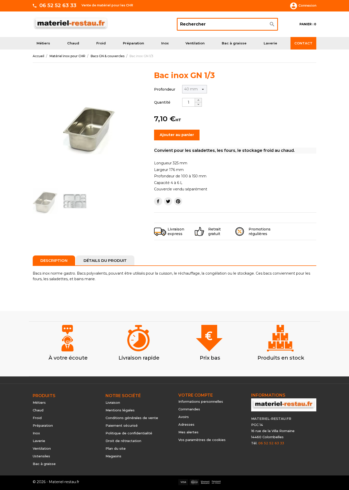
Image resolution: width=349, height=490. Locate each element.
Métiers (43, 43)
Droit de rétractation (123, 441)
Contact (303, 43)
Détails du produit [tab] (105, 260)
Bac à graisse (234, 43)
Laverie (270, 43)
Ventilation (195, 43)
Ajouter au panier (177, 134)
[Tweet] (168, 201)
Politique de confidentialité (129, 433)
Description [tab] (53, 260)
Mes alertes (188, 432)
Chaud (73, 43)
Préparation (133, 43)
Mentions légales (120, 410)
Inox (165, 43)
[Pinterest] (178, 201)
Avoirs (183, 417)
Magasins (113, 456)
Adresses (186, 424)
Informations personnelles (200, 401)
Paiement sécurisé (122, 425)
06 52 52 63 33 (57, 5)
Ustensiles (41, 456)
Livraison (113, 402)
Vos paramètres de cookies (202, 440)
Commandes (189, 409)
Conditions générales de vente (132, 418)
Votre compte (195, 395)
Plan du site (116, 448)
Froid (101, 43)
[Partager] (158, 201)
